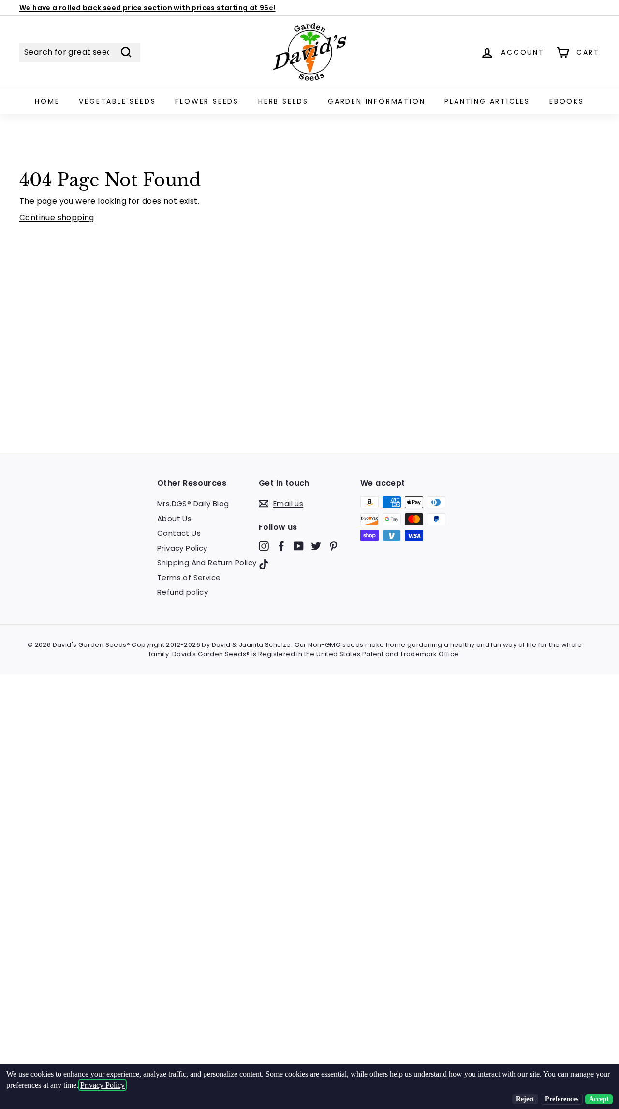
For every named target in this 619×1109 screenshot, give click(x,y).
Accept (599, 1099)
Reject (525, 1099)
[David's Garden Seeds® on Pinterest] (333, 546)
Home (47, 101)
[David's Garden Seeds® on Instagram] (264, 546)
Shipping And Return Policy (206, 562)
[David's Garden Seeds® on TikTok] (264, 563)
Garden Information (376, 101)
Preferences (561, 1099)
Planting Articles (487, 101)
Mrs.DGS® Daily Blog (193, 503)
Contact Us (179, 533)
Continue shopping (56, 217)
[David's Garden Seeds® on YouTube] (299, 546)
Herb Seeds (283, 101)
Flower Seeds (207, 101)
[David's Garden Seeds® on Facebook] (281, 546)
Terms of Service (189, 577)
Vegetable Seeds (117, 101)
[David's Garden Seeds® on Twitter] (316, 546)
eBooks (566, 101)
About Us (174, 518)
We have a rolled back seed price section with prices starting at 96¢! (147, 8)
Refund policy (182, 592)
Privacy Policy (182, 548)
